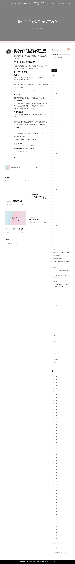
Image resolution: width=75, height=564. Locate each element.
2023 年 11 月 (55, 123)
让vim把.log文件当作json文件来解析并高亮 (61, 252)
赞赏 (59, 3)
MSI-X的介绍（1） (34, 219)
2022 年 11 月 (55, 150)
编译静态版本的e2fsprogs (57, 258)
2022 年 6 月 (55, 165)
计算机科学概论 (56, 359)
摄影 (53, 3)
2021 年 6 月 (55, 201)
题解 (53, 365)
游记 (15, 3)
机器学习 (54, 341)
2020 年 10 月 (55, 225)
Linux (30, 192)
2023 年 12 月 (55, 120)
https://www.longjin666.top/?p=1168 (27, 148)
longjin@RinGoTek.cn (63, 543)
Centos (54, 296)
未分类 (54, 338)
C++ (53, 293)
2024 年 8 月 (55, 99)
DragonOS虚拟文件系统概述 (14, 229)
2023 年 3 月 (55, 138)
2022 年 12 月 (55, 147)
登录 (16, 243)
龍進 (53, 275)
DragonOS (8, 199)
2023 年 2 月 (55, 141)
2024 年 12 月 (55, 90)
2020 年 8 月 (55, 231)
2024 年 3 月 (55, 111)
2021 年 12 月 (55, 183)
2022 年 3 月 (55, 174)
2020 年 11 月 (55, 222)
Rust (12, 199)
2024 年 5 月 (55, 105)
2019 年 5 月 (55, 240)
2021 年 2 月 (55, 213)
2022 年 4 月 (55, 171)
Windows (54, 320)
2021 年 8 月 (55, 195)
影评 (12, 3)
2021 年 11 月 (55, 186)
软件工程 (54, 362)
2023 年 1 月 (55, 144)
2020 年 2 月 (55, 237)
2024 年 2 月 (55, 114)
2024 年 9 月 (55, 96)
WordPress (51, 561)
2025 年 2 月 (55, 87)
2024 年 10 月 (55, 93)
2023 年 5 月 (55, 132)
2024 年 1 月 (55, 117)
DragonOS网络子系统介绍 (14, 201)
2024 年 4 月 (55, 108)
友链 (63, 3)
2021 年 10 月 (55, 189)
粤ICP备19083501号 (63, 548)
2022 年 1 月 (55, 180)
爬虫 (53, 350)
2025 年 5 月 (55, 81)
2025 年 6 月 (55, 78)
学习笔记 (48, 3)
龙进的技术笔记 (38, 3)
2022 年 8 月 (55, 159)
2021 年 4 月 (55, 207)
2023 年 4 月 (55, 135)
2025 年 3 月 (55, 84)
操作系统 (15, 199)
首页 (8, 3)
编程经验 (19, 3)
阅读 (22, 204)
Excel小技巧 (55, 305)
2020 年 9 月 (55, 228)
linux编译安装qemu (56, 255)
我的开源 (25, 3)
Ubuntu (54, 317)
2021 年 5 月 (55, 204)
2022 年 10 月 (55, 153)
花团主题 (46, 561)
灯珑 (65, 552)
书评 (29, 3)
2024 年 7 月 (55, 102)
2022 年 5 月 (55, 168)
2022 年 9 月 (55, 156)
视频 (53, 356)
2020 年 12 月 (55, 219)
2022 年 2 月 (55, 177)
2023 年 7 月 (55, 129)
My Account (68, 3)
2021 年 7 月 (55, 198)
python (54, 311)
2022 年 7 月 (55, 162)
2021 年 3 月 (55, 210)
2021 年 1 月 (55, 216)
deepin (54, 299)
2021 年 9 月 (55, 192)
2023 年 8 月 (55, 126)
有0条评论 (41, 28)
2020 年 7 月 (55, 234)
